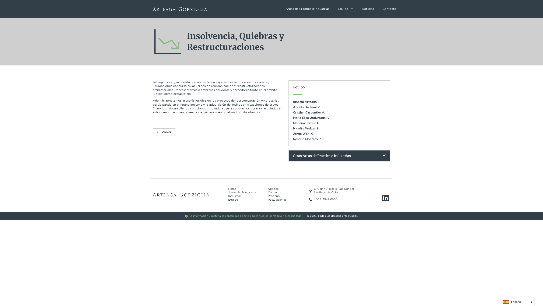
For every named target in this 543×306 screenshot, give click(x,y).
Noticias (368, 9)
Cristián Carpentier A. (309, 112)
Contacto (389, 9)
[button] (339, 155)
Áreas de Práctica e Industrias (307, 9)
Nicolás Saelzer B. (306, 128)
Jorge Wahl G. (303, 134)
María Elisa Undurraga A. (311, 118)
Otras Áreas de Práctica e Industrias (322, 156)
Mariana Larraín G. (306, 123)
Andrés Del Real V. (306, 107)
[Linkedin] (385, 198)
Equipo (343, 9)
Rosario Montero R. (307, 139)
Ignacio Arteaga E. (306, 102)
